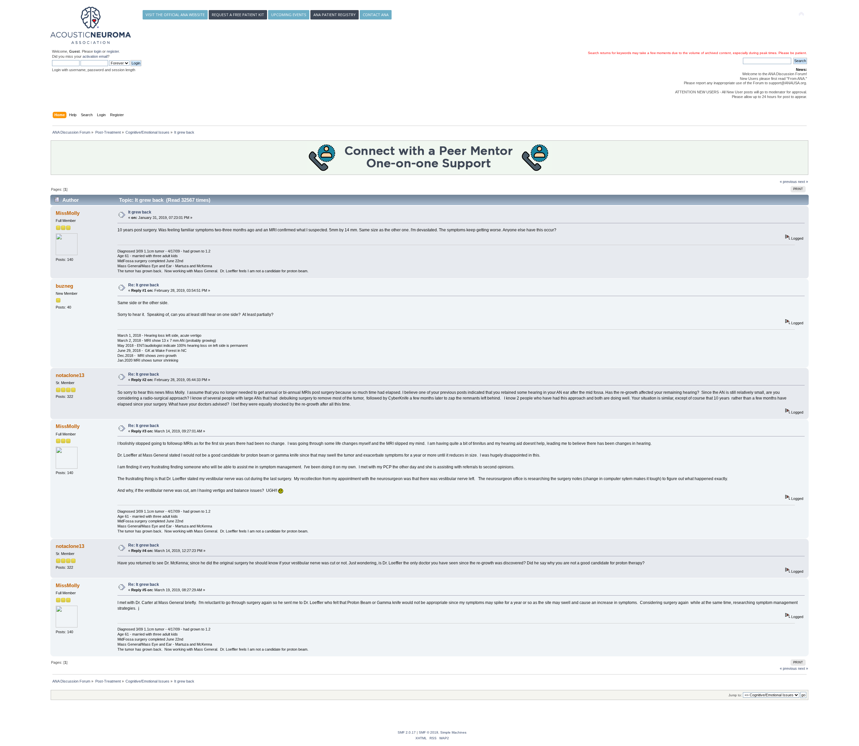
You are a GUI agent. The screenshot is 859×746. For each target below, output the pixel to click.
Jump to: (735, 695)
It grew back (139, 212)
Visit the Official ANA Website (175, 14)
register (113, 51)
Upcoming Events (288, 14)
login (97, 51)
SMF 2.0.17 (407, 732)
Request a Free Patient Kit (238, 14)
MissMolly (68, 213)
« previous (788, 182)
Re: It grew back (143, 285)
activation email (95, 56)
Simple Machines (453, 732)
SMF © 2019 (428, 732)
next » (803, 182)
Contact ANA (376, 14)
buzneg (64, 286)
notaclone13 (70, 375)
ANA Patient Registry (334, 14)
